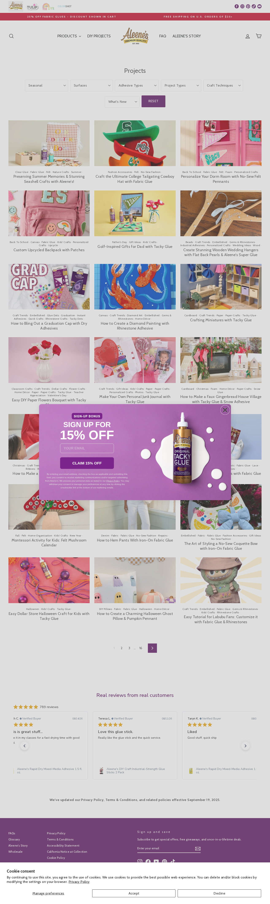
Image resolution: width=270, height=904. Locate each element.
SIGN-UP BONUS (87, 416)
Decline (219, 893)
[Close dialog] (225, 410)
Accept (133, 893)
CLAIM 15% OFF (87, 463)
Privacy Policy (79, 882)
